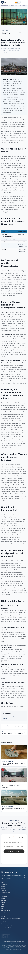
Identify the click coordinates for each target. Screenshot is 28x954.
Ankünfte (3, 886)
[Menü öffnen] (25, 2)
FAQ (2, 908)
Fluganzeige (4, 884)
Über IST (3, 912)
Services (3, 902)
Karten (2, 906)
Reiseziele (3, 890)
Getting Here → (14, 716)
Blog (7, 30)
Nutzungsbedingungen (6, 927)
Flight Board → (6, 716)
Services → (21, 716)
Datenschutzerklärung (6, 925)
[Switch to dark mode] (22, 2)
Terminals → (6, 718)
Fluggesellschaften (5, 892)
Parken (2, 904)
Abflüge (3, 888)
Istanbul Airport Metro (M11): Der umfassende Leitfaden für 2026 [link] (12, 32)
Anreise (3, 898)
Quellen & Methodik (5, 923)
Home (2, 30)
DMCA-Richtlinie (5, 929)
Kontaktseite (4, 921)
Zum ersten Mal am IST (6, 910)
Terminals (3, 900)
